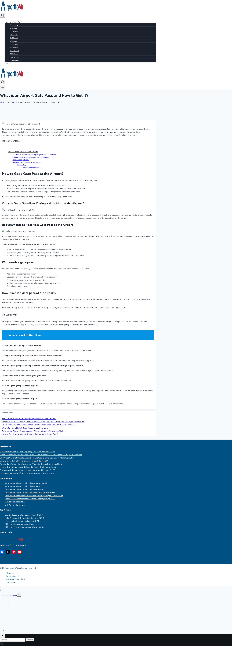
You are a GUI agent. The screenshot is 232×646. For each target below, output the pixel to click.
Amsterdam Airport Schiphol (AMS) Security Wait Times (30, 492)
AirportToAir (5, 102)
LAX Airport (14, 31)
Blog (8, 63)
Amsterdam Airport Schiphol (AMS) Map (23, 486)
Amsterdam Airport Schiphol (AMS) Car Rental (26, 483)
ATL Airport (14, 35)
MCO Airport (14, 57)
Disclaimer (11, 582)
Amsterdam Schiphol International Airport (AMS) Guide (30, 498)
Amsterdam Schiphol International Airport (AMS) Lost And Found (34, 495)
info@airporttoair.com (16, 545)
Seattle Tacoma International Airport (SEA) (24, 515)
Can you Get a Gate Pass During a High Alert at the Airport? (34, 155)
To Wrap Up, (21, 165)
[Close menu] (0, 589)
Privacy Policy (12, 576)
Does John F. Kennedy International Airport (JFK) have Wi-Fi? (28, 470)
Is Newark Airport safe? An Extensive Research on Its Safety (27, 473)
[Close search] (2, 636)
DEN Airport (14, 38)
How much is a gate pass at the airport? (27, 162)
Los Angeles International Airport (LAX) (22, 521)
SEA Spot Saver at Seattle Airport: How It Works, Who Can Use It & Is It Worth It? (38, 425)
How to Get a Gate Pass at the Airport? (23, 151)
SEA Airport (14, 47)
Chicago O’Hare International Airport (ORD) (24, 527)
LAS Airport (14, 44)
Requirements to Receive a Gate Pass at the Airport (31, 157)
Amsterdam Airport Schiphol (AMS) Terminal (25, 489)
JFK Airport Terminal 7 (15, 505)
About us (10, 573)
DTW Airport (14, 41)
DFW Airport (14, 28)
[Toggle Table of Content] (4, 147)
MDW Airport (14, 51)
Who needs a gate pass (21, 160)
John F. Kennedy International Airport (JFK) (24, 518)
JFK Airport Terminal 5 (15, 501)
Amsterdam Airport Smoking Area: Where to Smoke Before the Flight (33, 431)
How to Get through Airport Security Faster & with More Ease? (30, 434)
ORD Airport (14, 54)
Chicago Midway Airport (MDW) (19, 524)
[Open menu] (2, 87)
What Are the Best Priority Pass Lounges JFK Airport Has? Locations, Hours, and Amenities (43, 421)
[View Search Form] (2, 15)
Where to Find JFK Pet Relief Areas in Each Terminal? (26, 428)
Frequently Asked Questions (30, 167)
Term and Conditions (15, 579)
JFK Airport (14, 25)
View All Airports (15, 60)
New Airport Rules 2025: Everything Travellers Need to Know (29, 418)
